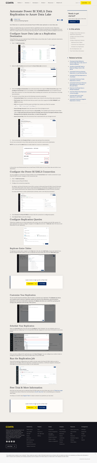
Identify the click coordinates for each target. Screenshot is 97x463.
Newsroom (61, 433)
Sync (39, 429)
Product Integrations (52, 431)
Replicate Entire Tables (76, 42)
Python (28, 435)
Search (77, 2)
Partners (61, 440)
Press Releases (62, 431)
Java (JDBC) (29, 431)
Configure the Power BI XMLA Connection (77, 37)
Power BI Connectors (31, 444)
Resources (72, 435)
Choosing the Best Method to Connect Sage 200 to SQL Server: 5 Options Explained (78, 63)
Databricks (83, 431)
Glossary (72, 440)
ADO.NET (28, 433)
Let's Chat (84, 2)
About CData (62, 429)
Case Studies (73, 431)
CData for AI (59, 2)
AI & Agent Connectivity (51, 434)
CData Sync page (58, 390)
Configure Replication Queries (77, 40)
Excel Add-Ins (30, 442)
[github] (12, 441)
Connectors (51, 429)
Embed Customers (52, 437)
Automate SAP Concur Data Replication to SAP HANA (76, 96)
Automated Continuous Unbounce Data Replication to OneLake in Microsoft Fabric (78, 84)
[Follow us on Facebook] (57, 20)
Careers (61, 442)
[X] (9, 441)
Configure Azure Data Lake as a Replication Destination (77, 33)
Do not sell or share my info (85, 459)
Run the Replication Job (75, 48)
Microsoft (83, 435)
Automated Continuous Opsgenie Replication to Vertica (78, 100)
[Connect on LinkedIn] (62, 20)
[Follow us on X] (60, 20)
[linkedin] (7, 441)
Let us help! (42, 283)
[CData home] (11, 3)
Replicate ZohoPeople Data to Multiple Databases (77, 88)
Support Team (26, 395)
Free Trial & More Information (77, 51)
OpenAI (83, 440)
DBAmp (39, 435)
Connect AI (40, 431)
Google (82, 433)
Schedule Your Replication (77, 46)
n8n (82, 437)
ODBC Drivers (30, 429)
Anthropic (83, 429)
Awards (61, 435)
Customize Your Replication (77, 44)
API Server (29, 437)
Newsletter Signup (74, 437)
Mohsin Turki (17, 19)
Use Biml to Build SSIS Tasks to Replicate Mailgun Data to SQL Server (77, 68)
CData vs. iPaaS (51, 439)
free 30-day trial (39, 392)
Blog (71, 433)
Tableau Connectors (31, 446)
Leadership (61, 437)
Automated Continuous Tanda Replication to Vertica (77, 79)
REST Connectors (30, 440)
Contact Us (61, 444)
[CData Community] (14, 441)
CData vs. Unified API (53, 441)
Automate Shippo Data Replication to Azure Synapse (78, 92)
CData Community (74, 429)
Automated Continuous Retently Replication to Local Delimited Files (78, 72)
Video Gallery (73, 442)
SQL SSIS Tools (41, 433)
